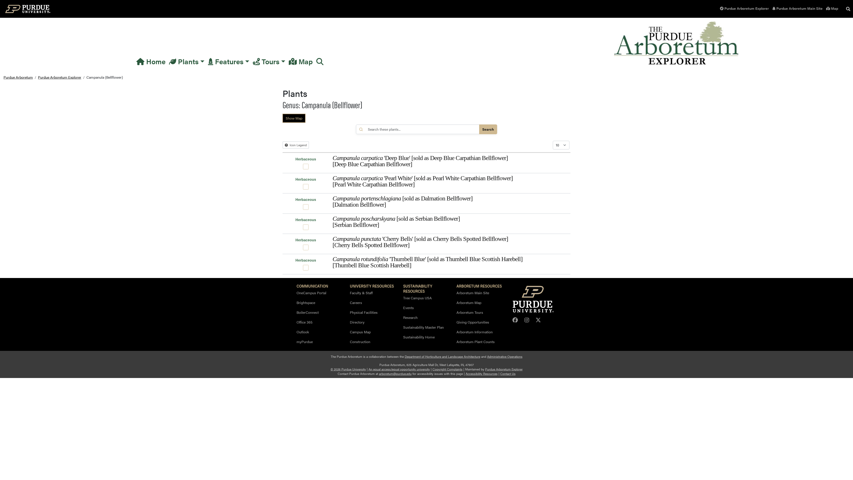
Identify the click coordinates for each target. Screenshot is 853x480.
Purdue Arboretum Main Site (799, 8)
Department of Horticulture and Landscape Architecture (442, 356)
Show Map (294, 118)
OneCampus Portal (311, 292)
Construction (360, 341)
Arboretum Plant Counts (475, 341)
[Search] (320, 61)
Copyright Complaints (447, 369)
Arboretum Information (474, 331)
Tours (269, 61)
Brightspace (306, 302)
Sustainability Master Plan (423, 327)
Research (410, 317)
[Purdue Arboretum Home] (677, 43)
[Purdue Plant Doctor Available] (306, 166)
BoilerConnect (308, 312)
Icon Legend (298, 145)
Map (834, 8)
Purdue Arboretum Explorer (746, 8)
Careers (356, 302)
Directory (357, 322)
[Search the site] (848, 9)
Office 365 (305, 322)
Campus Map (360, 331)
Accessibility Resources (482, 374)
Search (488, 129)
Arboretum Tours (469, 312)
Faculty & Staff (361, 292)
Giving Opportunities (472, 322)
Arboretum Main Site (472, 292)
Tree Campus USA (417, 297)
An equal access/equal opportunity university (399, 369)
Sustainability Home (419, 337)
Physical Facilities (364, 312)
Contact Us (508, 374)
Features (228, 61)
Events (408, 307)
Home (154, 61)
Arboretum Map (468, 302)
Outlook (303, 331)
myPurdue (305, 341)
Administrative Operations (504, 356)
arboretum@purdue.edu (395, 374)
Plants (187, 61)
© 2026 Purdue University (348, 369)
